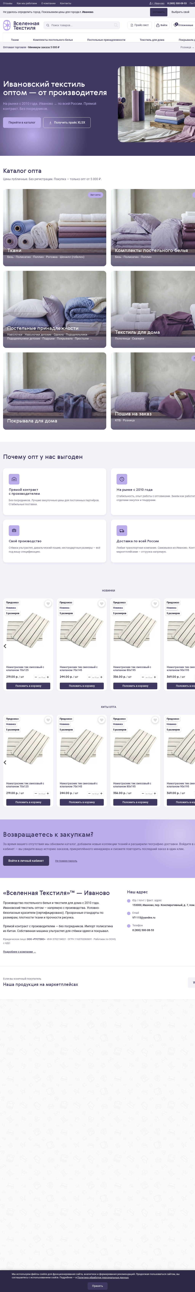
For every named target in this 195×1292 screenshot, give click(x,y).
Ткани (15, 39)
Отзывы (7, 3)
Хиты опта (108, 706)
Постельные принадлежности (106, 39)
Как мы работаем (27, 3)
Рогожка (52, 257)
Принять (97, 1285)
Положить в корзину (28, 685)
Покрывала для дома (32, 421)
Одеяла (59, 334)
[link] (156, 3)
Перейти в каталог (22, 122)
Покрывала (65, 338)
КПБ (118, 420)
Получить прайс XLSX (69, 122)
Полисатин (23, 257)
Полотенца (122, 338)
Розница (129, 420)
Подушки (48, 338)
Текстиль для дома (152, 39)
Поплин (38, 257)
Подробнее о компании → (19, 951)
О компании (48, 3)
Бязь (10, 257)
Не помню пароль (66, 860)
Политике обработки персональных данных (103, 1277)
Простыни (82, 338)
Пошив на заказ (133, 414)
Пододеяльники (76, 334)
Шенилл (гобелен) (72, 257)
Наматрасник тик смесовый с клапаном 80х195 (132, 669)
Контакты (65, 3)
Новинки (108, 590)
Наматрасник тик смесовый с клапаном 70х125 (25, 669)
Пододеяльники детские (23, 338)
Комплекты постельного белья (53, 39)
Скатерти (138, 338)
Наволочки (14, 334)
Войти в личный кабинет (26, 861)
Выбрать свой (180, 11)
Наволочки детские (38, 334)
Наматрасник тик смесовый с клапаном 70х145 (79, 669)
